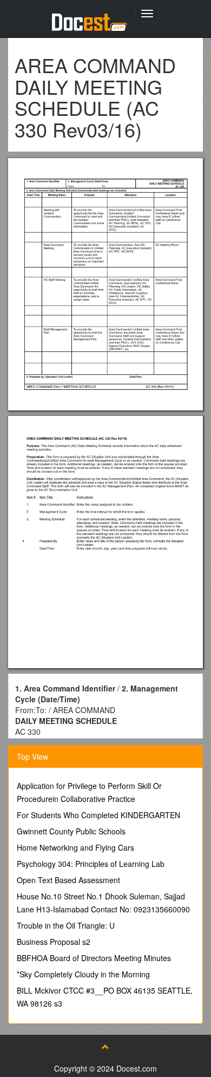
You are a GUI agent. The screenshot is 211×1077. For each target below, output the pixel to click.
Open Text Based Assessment (68, 879)
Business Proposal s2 (53, 941)
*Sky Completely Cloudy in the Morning (83, 974)
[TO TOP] (105, 1046)
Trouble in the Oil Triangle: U (66, 925)
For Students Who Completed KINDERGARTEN (98, 815)
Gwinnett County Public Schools (71, 831)
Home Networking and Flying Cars (75, 847)
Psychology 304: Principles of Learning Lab (90, 863)
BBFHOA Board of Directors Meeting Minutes (94, 957)
